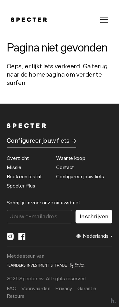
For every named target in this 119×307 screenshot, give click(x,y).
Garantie (86, 288)
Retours (15, 296)
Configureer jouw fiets (80, 177)
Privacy (63, 288)
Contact (65, 167)
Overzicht (18, 158)
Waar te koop (70, 158)
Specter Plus (21, 186)
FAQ (12, 288)
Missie (14, 167)
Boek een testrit (24, 177)
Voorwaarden (35, 288)
